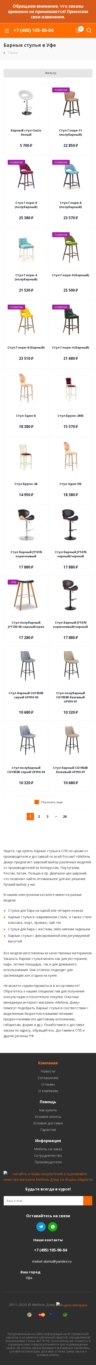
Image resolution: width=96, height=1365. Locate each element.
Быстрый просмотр (26, 124)
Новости (48, 1071)
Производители (48, 1162)
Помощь (48, 1101)
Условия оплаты (48, 1116)
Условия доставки (48, 1123)
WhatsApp (52, 1226)
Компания (48, 1063)
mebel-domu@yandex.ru (52, 1261)
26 (65, 816)
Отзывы (48, 1084)
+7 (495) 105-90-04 (33, 30)
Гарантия (48, 1129)
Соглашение (48, 1077)
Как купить (48, 1110)
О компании (48, 1090)
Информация (48, 1140)
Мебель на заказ (48, 1148)
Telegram (41, 1226)
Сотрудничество (48, 1155)
